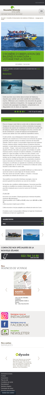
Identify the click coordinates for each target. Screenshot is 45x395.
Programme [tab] (7, 119)
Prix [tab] (4, 224)
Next (42, 235)
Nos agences (39, 2)
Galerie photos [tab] (8, 219)
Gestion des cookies (8, 393)
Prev (2, 235)
